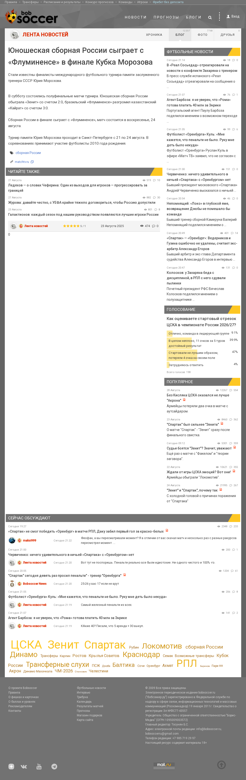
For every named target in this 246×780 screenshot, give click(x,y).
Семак (168, 656)
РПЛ (187, 663)
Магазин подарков (89, 715)
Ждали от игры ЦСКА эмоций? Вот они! (199, 472)
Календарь (84, 701)
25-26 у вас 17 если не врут (100, 583)
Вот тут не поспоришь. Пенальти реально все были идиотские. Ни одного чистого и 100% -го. (148, 562)
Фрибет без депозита (168, 2)
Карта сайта (85, 720)
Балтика (123, 665)
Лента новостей (36, 226)
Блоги (194, 17)
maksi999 (29, 540)
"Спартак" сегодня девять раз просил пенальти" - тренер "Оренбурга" (64, 575)
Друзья (230, 33)
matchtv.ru (22, 162)
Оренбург (153, 666)
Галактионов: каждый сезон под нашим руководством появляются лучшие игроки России (83, 214)
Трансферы (30, 2)
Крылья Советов (104, 655)
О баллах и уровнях (21, 701)
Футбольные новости (91, 688)
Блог (183, 33)
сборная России (28, 153)
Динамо (23, 654)
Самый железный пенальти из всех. (106, 605)
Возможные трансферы (194, 656)
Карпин (65, 656)
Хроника (154, 35)
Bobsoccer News (35, 583)
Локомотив (162, 646)
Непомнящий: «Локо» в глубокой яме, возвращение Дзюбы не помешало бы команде (198, 209)
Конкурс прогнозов (100, 2)
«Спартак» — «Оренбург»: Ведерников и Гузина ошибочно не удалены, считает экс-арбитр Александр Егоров (202, 243)
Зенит (63, 644)
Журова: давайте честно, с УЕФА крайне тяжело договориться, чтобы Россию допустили (81, 202)
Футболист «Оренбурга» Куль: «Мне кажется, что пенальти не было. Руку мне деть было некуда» (200, 139)
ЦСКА (26, 644)
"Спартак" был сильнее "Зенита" (193, 424)
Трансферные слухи (57, 664)
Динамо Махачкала (37, 671)
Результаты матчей (90, 706)
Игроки (142, 2)
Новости (136, 17)
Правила (11, 2)
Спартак (105, 645)
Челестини (98, 671)
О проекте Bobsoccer (22, 688)
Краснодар (141, 654)
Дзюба (106, 666)
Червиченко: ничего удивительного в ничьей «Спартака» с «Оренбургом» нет (71, 555)
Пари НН (217, 666)
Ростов (79, 655)
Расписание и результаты (62, 2)
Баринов (205, 666)
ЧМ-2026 (64, 671)
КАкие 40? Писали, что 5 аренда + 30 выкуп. (112, 626)
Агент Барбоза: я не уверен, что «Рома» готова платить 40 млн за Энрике (67, 618)
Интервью (83, 692)
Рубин (134, 647)
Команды (125, 2)
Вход (236, 16)
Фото (205, 33)
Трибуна (82, 697)
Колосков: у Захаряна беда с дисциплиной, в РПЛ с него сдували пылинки (196, 278)
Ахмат (167, 665)
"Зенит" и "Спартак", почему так (192, 490)
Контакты (14, 710)
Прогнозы (166, 17)
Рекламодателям (20, 706)
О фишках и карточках (23, 697)
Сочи (141, 666)
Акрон (15, 671)
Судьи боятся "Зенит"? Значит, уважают (199, 448)
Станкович (81, 671)
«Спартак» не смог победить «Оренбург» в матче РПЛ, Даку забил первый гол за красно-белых (86, 531)
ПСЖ (96, 665)
